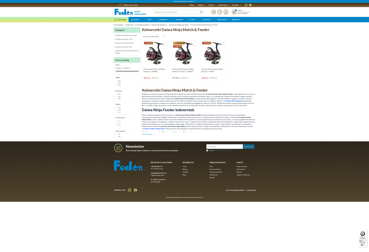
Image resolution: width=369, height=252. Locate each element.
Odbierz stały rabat (130, 5)
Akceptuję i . (220, 150)
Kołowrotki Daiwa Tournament (126, 35)
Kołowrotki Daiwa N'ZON (124, 43)
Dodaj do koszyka (164, 77)
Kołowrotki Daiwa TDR (123, 47)
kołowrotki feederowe (234, 101)
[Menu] (366, 231)
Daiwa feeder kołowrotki (154, 129)
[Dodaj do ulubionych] (165, 42)
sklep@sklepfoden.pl (158, 173)
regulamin (216, 150)
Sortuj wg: (146, 36)
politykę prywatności (225, 150)
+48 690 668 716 (156, 166)
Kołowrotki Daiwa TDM (123, 39)
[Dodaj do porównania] (165, 45)
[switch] (363, 245)
